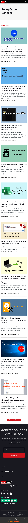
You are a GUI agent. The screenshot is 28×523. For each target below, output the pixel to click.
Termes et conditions (17, 512)
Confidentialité (9, 512)
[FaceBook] (1, 494)
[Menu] (25, 1)
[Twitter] (4, 494)
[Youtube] (11, 494)
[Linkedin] (8, 494)
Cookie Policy (9, 521)
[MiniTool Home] (5, 1)
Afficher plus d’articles (14, 420)
